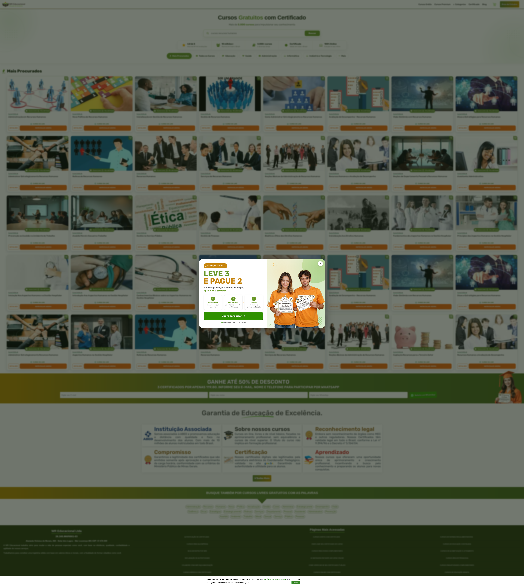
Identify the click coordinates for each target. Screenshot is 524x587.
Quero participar (232, 315)
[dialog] (262, 293)
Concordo (295, 582)
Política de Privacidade (275, 579)
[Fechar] (320, 263)
